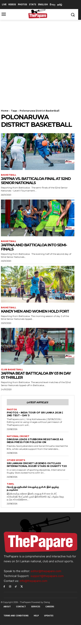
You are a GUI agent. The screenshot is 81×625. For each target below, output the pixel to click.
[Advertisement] (40, 62)
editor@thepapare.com (46, 571)
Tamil (10, 484)
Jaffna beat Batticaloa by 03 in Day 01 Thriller (36, 375)
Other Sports (16, 460)
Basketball (8, 175)
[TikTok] (16, 586)
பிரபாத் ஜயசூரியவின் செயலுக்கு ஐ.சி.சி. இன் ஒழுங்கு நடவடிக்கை (33, 488)
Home (4, 110)
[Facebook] (4, 586)
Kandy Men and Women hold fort (35, 311)
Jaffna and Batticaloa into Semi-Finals (34, 247)
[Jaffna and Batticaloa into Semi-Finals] (37, 218)
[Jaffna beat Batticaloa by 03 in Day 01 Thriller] (37, 346)
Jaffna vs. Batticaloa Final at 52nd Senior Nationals (36, 180)
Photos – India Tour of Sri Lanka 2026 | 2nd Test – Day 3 (35, 414)
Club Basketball (12, 369)
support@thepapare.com (47, 576)
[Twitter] (22, 586)
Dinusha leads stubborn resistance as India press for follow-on (35, 441)
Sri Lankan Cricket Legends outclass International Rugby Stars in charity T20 (37, 464)
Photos (12, 409)
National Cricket (18, 436)
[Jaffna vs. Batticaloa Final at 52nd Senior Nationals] (37, 151)
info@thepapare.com (33, 581)
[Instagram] (10, 586)
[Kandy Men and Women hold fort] (37, 284)
